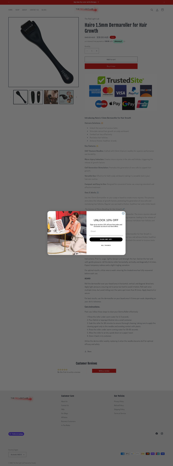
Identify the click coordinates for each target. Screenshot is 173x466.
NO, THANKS (106, 245)
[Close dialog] (123, 213)
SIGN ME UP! (106, 239)
